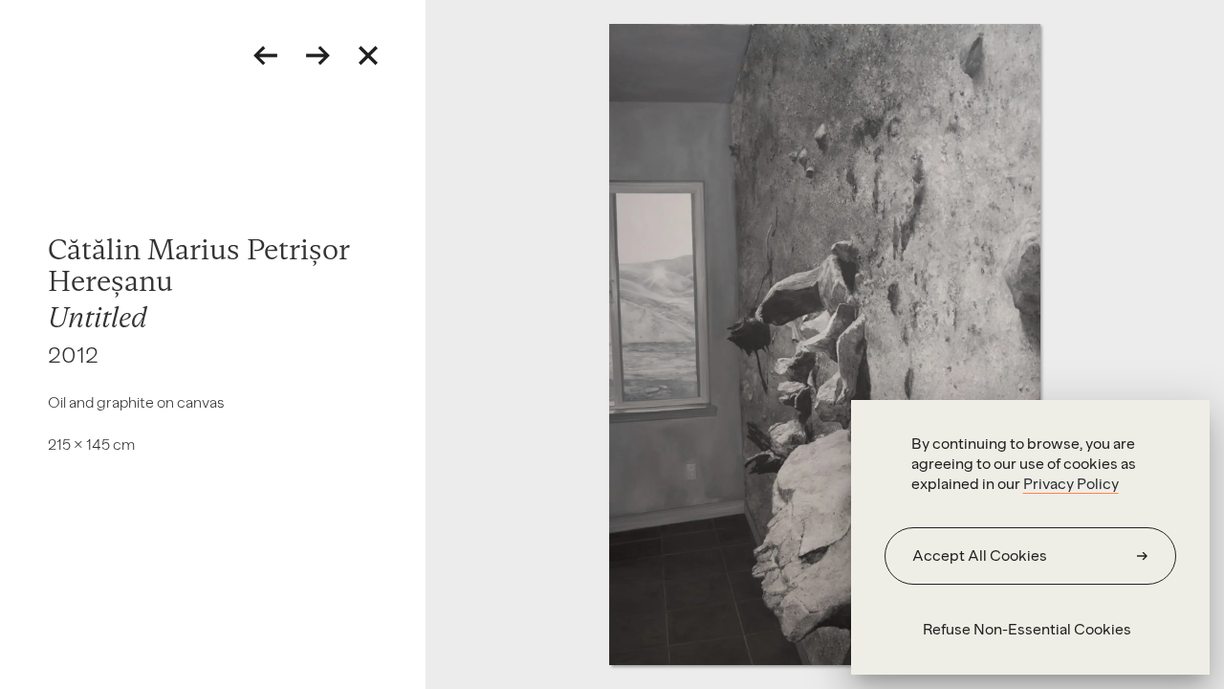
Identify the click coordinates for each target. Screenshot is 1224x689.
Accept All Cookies (979, 555)
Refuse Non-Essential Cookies (1027, 629)
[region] (1030, 537)
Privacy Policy (1071, 484)
